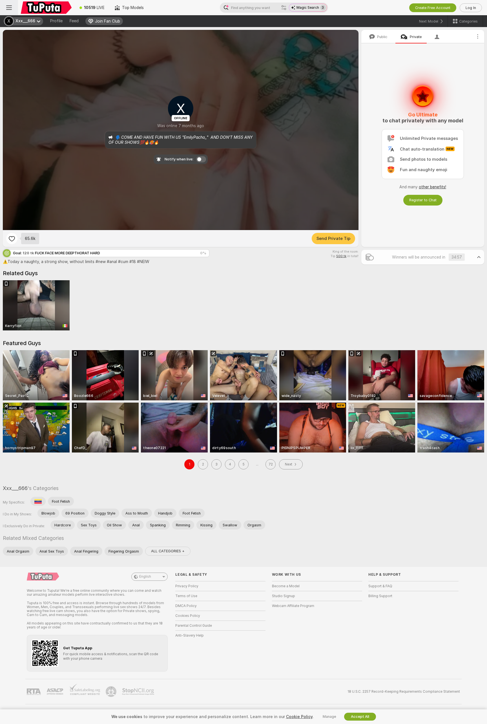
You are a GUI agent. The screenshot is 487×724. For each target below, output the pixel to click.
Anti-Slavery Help (189, 635)
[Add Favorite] (11, 238)
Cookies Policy (187, 616)
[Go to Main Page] (46, 7)
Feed (74, 20)
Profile (56, 20)
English (145, 577)
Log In (471, 8)
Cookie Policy (299, 716)
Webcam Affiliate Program (293, 606)
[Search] (284, 8)
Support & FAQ (380, 586)
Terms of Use (186, 596)
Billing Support (380, 596)
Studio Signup (283, 596)
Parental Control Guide (193, 626)
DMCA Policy (186, 606)
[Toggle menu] (9, 7)
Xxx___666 (15, 488)
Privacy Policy (186, 586)
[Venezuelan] (38, 501)
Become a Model (286, 586)
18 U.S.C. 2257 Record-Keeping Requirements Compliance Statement (403, 692)
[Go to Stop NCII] (138, 691)
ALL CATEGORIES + (168, 551)
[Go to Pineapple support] (112, 691)
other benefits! (432, 187)
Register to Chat (423, 200)
